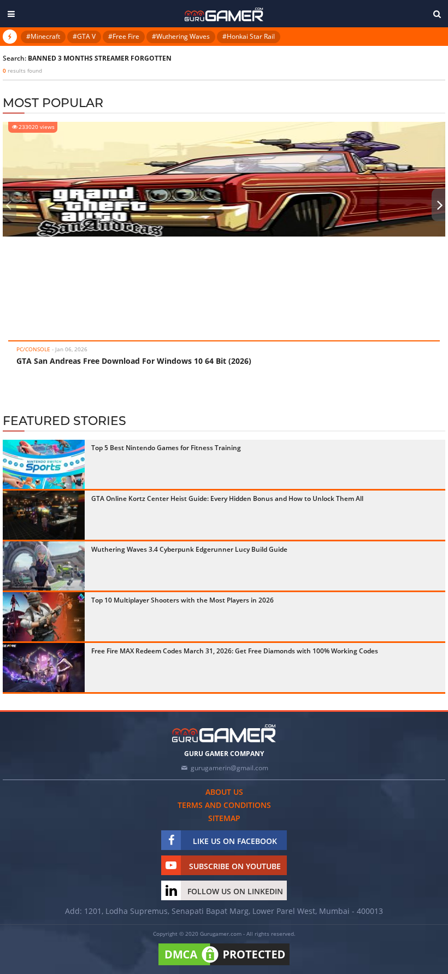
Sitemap (224, 818)
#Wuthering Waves (181, 36)
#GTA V (84, 36)
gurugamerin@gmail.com (229, 767)
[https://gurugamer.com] (224, 733)
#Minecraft (43, 36)
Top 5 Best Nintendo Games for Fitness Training (166, 447)
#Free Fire (123, 36)
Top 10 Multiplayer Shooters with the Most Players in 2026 (182, 600)
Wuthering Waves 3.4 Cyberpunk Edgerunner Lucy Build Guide (189, 549)
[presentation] (8, 204)
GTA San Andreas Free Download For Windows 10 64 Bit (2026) (133, 361)
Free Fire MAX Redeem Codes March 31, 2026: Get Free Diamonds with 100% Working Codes (234, 651)
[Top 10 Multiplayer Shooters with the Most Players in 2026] (44, 616)
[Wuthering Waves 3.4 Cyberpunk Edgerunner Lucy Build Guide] (44, 566)
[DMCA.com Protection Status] (224, 966)
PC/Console (33, 349)
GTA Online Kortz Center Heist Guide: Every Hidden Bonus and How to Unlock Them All (227, 498)
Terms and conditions (224, 805)
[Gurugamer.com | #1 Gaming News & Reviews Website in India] (224, 14)
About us (224, 792)
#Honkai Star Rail (248, 36)
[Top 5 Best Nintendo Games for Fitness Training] (44, 464)
